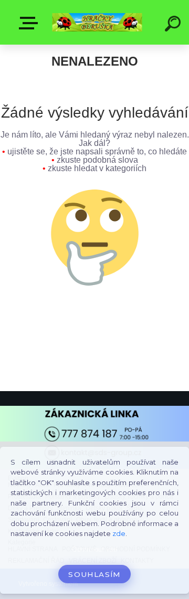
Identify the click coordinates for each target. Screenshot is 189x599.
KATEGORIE (30, 23)
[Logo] (97, 22)
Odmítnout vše (94, 549)
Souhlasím (94, 574)
